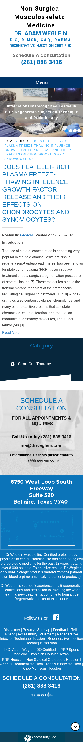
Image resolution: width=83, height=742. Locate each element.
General (26, 235)
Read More (11, 332)
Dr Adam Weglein (21, 650)
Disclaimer (11, 630)
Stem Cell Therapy (34, 364)
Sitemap (43, 630)
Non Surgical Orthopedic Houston (52, 659)
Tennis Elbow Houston (63, 664)
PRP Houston (13, 659)
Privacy (29, 630)
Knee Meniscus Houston (41, 668)
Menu (41, 82)
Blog (23, 141)
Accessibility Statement (36, 634)
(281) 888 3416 (41, 62)
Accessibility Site (43, 737)
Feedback (61, 630)
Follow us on (37, 618)
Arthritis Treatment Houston (21, 664)
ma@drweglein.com (42, 445)
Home (9, 141)
